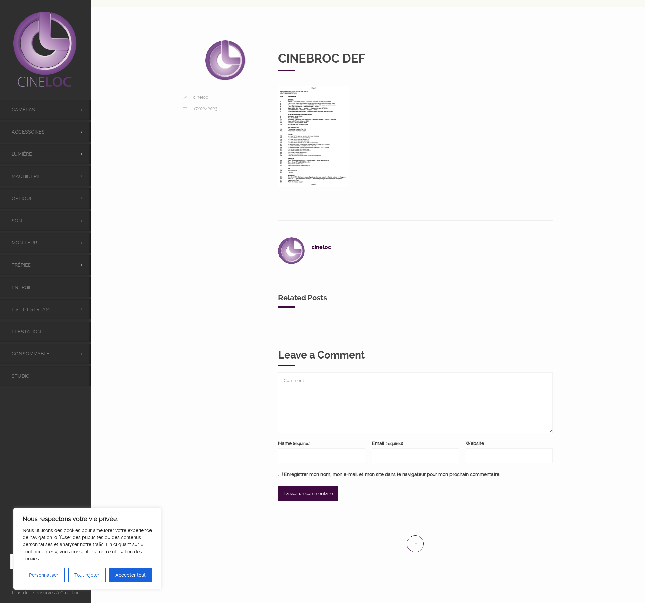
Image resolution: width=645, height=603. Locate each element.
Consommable (30, 353)
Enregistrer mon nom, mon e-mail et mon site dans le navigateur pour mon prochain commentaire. (392, 474)
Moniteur (24, 243)
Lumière (22, 154)
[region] (87, 549)
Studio (21, 376)
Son (17, 220)
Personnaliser (43, 575)
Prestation (26, 331)
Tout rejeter (86, 575)
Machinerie (26, 176)
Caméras (23, 109)
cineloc (200, 97)
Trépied (21, 265)
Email (387, 443)
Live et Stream (31, 309)
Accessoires (28, 132)
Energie (22, 287)
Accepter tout (130, 575)
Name (294, 443)
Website (475, 443)
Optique (22, 198)
